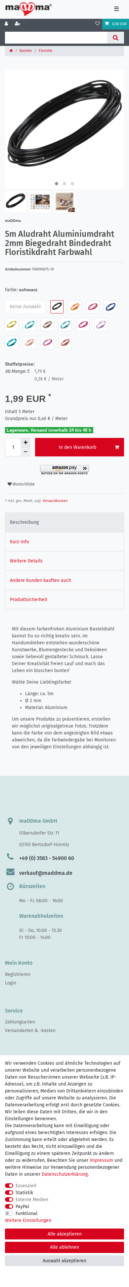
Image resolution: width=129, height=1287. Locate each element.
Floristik (45, 51)
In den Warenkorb (77, 447)
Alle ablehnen (64, 1247)
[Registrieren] (18, 24)
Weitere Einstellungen (28, 1220)
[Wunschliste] (97, 24)
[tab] (64, 522)
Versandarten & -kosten (30, 1030)
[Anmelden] (7, 24)
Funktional (26, 1213)
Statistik (24, 1193)
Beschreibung (24, 522)
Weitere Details (26, 561)
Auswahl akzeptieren (64, 1261)
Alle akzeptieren (65, 1234)
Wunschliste (23, 484)
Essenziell (26, 1186)
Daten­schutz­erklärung (65, 1174)
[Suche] (115, 38)
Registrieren (17, 974)
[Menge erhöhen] (25, 442)
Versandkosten (55, 501)
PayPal (22, 1206)
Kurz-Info (19, 542)
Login (10, 983)
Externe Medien (32, 1199)
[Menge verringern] (25, 451)
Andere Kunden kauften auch (40, 580)
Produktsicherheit (28, 599)
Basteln (26, 51)
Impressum (101, 1160)
